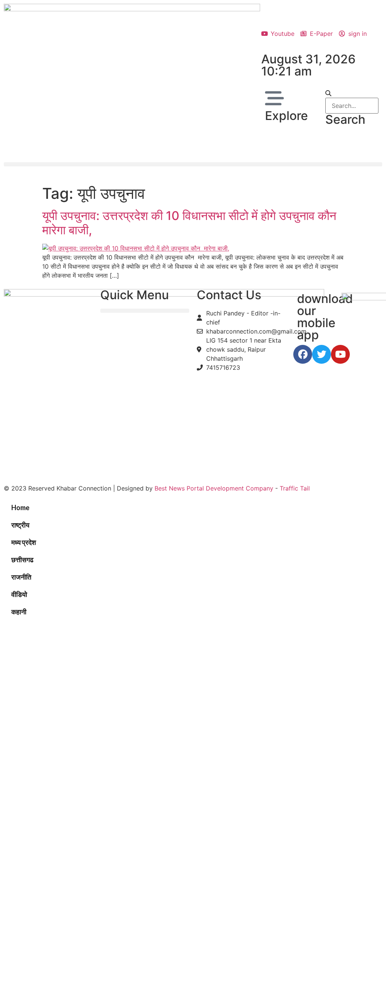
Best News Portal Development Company (214, 488)
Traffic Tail (295, 488)
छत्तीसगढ (22, 559)
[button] (351, 93)
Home (20, 507)
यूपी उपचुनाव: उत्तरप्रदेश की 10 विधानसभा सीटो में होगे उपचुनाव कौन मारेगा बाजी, (190, 222)
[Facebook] (302, 354)
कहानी (18, 611)
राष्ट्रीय (20, 525)
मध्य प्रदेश (23, 542)
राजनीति (21, 577)
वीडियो (19, 594)
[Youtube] (340, 354)
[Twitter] (321, 354)
